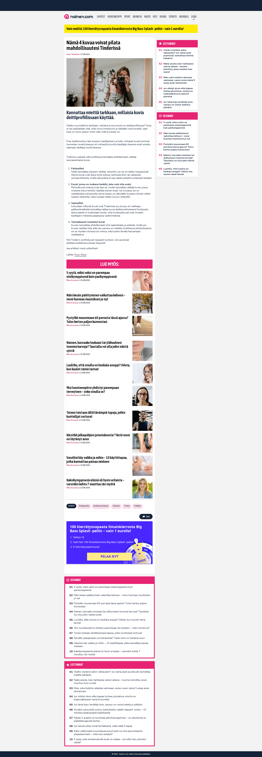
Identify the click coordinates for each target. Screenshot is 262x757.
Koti (155, 17)
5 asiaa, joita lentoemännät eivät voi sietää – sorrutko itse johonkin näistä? (110, 741)
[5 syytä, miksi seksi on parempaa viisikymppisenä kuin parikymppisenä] (142, 281)
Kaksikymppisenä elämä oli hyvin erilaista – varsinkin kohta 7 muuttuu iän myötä (95, 482)
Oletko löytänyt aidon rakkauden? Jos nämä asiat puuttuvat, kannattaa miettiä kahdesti (112, 673)
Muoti (147, 17)
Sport (127, 17)
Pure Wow (80, 254)
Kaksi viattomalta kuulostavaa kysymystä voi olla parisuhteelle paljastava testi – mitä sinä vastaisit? (108, 732)
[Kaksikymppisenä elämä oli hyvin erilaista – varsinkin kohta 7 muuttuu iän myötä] (142, 488)
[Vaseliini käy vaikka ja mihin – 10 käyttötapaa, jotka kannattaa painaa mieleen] (142, 466)
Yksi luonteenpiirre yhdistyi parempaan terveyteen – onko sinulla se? (92, 390)
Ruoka (163, 17)
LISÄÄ (193, 17)
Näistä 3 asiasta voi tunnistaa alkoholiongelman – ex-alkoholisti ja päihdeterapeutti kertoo (110, 719)
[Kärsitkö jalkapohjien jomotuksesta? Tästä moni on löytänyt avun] (142, 443)
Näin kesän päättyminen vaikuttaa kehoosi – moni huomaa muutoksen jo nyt (95, 297)
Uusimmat (75, 580)
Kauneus (137, 17)
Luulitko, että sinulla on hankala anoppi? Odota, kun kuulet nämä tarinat (98, 367)
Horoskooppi (115, 17)
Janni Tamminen (73, 54)
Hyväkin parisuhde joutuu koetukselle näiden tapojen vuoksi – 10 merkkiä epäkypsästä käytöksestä (110, 711)
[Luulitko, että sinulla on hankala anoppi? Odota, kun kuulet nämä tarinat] (142, 373)
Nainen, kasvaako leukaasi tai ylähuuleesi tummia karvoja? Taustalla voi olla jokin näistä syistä (97, 347)
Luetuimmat (76, 664)
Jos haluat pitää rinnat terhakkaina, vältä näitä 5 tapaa (103, 726)
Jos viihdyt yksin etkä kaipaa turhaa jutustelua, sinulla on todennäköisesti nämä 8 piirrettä (105, 698)
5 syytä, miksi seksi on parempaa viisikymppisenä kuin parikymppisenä (91, 275)
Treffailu (137, 506)
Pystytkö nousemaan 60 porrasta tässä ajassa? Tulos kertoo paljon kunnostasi (97, 320)
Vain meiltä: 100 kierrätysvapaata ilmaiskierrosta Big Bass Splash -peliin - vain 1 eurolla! (125, 29)
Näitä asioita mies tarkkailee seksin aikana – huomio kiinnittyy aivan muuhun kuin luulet (110, 681)
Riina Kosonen (72, 280)
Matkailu (184, 17)
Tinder (127, 506)
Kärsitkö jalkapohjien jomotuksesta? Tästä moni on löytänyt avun (98, 437)
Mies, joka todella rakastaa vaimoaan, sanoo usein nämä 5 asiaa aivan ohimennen (111, 690)
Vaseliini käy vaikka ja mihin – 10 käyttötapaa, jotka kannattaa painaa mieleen (96, 460)
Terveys (173, 17)
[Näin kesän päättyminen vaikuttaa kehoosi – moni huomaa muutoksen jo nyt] (142, 303)
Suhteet (101, 17)
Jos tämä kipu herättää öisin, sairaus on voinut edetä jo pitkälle (108, 704)
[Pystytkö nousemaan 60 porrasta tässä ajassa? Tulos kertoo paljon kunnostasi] (142, 326)
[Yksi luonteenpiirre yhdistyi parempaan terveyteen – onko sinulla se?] (142, 396)
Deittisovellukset (100, 506)
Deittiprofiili (84, 506)
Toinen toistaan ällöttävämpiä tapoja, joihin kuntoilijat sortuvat (95, 414)
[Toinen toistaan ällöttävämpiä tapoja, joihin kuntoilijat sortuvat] (142, 421)
